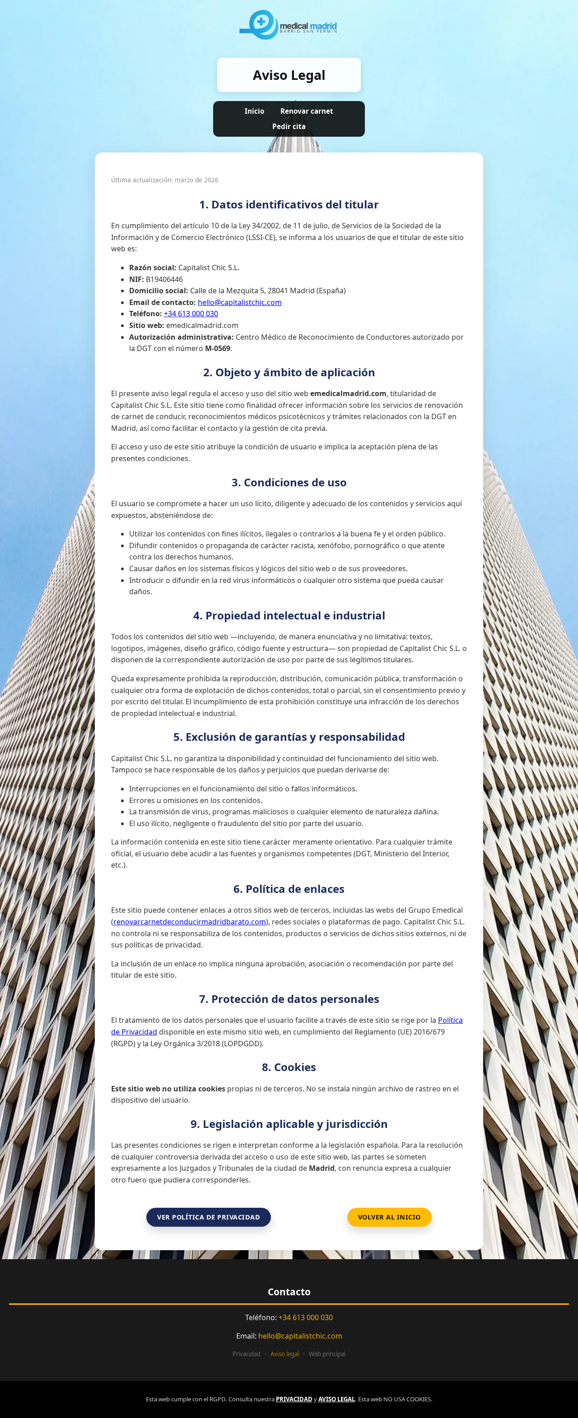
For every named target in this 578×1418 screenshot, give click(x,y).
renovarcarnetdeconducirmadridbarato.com (189, 922)
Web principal (327, 1354)
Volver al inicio (389, 1217)
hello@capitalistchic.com (240, 302)
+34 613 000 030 (191, 314)
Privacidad (247, 1354)
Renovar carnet (306, 110)
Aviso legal (284, 1354)
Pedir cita (289, 126)
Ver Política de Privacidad (208, 1217)
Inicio (254, 110)
